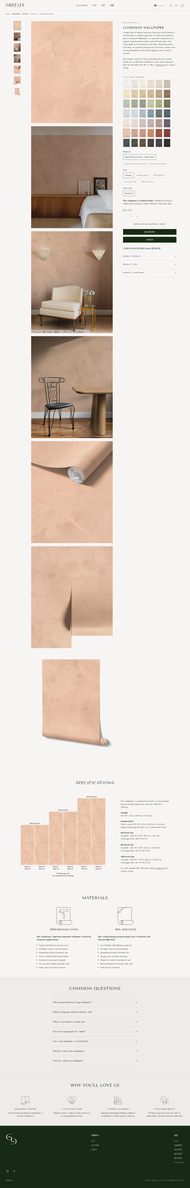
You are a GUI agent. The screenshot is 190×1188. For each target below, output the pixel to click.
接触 (112, 5)
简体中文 (9, 1180)
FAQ (176, 1141)
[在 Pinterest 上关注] (14, 1171)
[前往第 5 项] (17, 69)
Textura (33, 14)
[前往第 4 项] (17, 58)
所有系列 (25, 14)
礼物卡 (94, 1149)
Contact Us (179, 1162)
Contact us (160, 65)
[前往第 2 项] (17, 36)
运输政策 (178, 1145)
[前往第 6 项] (17, 80)
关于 (103, 5)
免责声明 (178, 1149)
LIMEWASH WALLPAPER (46, 14)
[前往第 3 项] (17, 47)
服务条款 (178, 1158)
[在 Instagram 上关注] (7, 1171)
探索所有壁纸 (16, 14)
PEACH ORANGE (131, 23)
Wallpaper (82, 5)
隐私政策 (178, 1153)
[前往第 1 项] (17, 25)
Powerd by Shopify (175, 1180)
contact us (160, 868)
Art (95, 5)
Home (7, 14)
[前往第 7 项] (17, 91)
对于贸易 (95, 1145)
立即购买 (149, 239)
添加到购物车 (149, 232)
